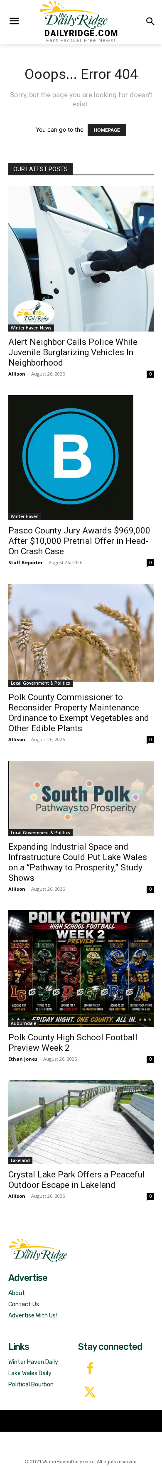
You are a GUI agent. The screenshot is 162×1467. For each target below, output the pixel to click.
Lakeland (20, 1160)
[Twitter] (90, 1393)
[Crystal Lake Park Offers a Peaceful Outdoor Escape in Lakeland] (81, 1122)
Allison (16, 374)
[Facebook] (90, 1369)
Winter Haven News (31, 328)
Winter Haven (25, 516)
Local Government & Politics (40, 683)
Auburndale (23, 1023)
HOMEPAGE (107, 130)
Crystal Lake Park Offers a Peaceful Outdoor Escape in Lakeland (76, 1180)
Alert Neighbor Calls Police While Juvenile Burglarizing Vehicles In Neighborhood (72, 352)
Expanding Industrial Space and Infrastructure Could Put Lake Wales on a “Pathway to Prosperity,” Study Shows (77, 862)
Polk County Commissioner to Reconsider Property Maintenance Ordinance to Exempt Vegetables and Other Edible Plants (78, 712)
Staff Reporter (25, 562)
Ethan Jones (22, 1059)
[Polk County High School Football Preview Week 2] (81, 968)
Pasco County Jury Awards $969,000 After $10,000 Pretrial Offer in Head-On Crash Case (79, 541)
